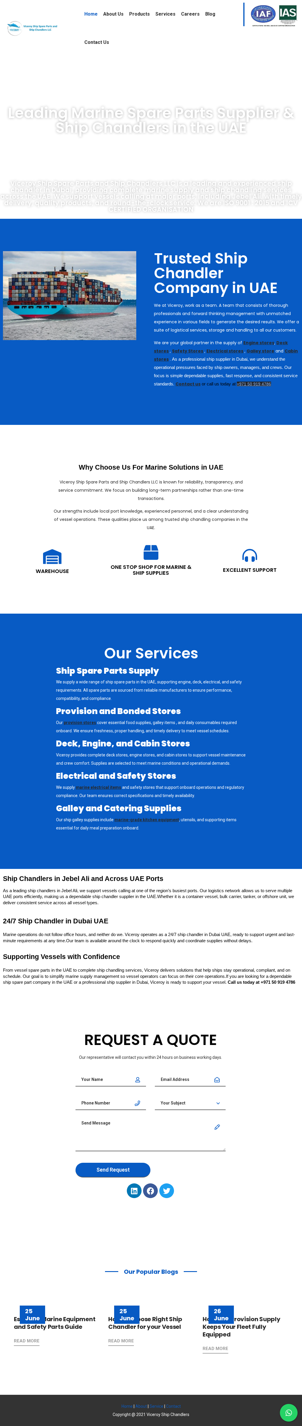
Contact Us (96, 42)
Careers (190, 14)
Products (139, 14)
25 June (32, 1314)
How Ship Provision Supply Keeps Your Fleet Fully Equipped (241, 1327)
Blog (210, 14)
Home (91, 14)
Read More (27, 1341)
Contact (173, 1406)
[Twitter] (166, 1190)
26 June (221, 1314)
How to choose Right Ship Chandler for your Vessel (145, 1323)
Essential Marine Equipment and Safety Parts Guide (54, 1323)
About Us (113, 14)
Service (156, 1406)
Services (165, 14)
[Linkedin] (134, 1190)
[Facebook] (150, 1190)
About (141, 1406)
